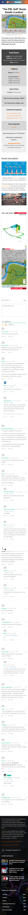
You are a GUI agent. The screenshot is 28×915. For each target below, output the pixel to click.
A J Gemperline (14, 635)
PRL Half (14, 127)
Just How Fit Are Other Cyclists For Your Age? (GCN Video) (16, 870)
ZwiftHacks (19, 34)
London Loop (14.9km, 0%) (14, 115)
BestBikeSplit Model (14, 143)
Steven (12, 590)
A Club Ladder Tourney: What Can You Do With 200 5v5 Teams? (16, 878)
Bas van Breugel (7, 687)
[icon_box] (11, 850)
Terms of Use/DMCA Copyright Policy (12, 841)
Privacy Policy (5, 845)
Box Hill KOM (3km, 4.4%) (14, 113)
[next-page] (5, 884)
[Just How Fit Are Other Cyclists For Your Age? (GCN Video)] (5, 870)
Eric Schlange (7, 777)
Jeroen (12, 572)
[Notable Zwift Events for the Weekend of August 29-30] (5, 862)
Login (24, 300)
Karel (12, 781)
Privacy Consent (14, 845)
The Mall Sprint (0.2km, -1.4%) (14, 118)
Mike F (12, 387)
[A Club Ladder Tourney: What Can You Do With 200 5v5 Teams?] (5, 878)
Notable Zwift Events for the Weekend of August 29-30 (17, 862)
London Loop (6, 186)
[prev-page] (3, 884)
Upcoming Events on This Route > (14, 133)
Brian (12, 402)
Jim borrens (13, 667)
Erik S (12, 493)
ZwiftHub (14, 178)
